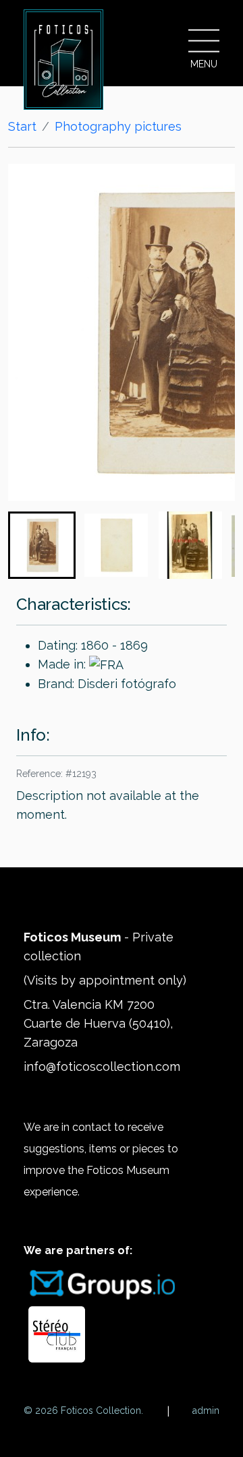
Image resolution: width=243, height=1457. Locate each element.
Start (22, 126)
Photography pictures (118, 126)
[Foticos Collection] (63, 59)
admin (205, 1410)
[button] (42, 545)
